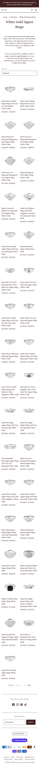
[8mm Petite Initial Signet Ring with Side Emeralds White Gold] (29, 482)
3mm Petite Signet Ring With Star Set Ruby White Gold (27, 104)
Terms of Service (30, 759)
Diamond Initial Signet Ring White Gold (27, 249)
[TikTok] (25, 704)
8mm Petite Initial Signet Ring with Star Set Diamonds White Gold (10, 250)
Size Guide (19, 757)
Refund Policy (8, 759)
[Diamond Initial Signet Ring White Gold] (29, 234)
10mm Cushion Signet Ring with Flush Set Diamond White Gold (28, 568)
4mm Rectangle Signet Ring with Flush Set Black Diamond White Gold (28, 602)
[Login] (32, 10)
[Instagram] (17, 704)
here (24, 63)
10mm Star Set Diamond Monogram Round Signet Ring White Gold (28, 462)
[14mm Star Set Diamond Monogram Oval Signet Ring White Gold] (10, 160)
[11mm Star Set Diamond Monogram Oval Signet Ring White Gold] (29, 125)
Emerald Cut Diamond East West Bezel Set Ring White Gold (28, 638)
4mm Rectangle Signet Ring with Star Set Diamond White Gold (28, 426)
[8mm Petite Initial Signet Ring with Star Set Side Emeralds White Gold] (10, 306)
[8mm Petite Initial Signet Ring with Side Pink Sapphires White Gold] (10, 482)
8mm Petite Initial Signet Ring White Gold (9, 673)
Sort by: (5, 69)
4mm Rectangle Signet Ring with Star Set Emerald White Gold (10, 426)
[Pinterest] (21, 704)
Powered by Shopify (28, 762)
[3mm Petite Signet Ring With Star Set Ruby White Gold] (29, 89)
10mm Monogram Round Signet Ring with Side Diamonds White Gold (9, 534)
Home (5, 17)
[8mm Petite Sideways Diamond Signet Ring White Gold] (10, 341)
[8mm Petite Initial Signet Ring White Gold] (10, 658)
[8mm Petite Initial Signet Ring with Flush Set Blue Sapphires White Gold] (10, 375)
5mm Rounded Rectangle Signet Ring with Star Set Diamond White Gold (10, 462)
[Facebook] (13, 704)
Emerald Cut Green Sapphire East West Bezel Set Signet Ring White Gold (28, 391)
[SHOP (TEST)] (3, 10)
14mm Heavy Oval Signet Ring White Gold (9, 568)
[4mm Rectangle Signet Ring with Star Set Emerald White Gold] (10, 410)
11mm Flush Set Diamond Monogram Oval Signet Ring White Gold (9, 140)
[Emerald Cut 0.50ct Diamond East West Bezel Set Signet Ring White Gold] (10, 270)
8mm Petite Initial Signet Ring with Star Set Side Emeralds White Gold (10, 322)
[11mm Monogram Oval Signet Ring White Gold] (29, 160)
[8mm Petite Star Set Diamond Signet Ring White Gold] (29, 306)
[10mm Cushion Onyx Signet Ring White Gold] (10, 587)
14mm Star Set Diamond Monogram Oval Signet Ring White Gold (9, 176)
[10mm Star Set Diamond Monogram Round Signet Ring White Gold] (29, 446)
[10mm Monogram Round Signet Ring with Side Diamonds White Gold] (10, 518)
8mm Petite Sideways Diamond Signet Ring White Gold (10, 356)
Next (29, 685)
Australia (18, 733)
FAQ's (12, 757)
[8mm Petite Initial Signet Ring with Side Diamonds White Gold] (29, 341)
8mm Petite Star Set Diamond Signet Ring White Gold (28, 321)
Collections (13, 17)
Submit (31, 722)
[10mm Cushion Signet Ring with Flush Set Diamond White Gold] (29, 553)
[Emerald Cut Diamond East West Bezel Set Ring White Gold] (29, 622)
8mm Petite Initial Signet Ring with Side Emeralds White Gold (28, 497)
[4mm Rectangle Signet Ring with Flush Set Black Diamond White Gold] (29, 587)
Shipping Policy (29, 757)
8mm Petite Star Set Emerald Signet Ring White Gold (28, 285)
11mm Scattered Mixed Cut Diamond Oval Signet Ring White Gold (9, 212)
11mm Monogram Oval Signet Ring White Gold (27, 175)
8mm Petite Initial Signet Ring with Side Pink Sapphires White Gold (10, 498)
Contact (6, 757)
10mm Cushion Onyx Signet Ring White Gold (10, 601)
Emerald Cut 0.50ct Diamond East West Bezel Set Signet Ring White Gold (10, 286)
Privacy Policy (18, 759)
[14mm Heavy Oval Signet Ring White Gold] (10, 553)
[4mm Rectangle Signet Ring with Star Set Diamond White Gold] (29, 410)
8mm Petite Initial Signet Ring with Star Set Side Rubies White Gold (10, 105)
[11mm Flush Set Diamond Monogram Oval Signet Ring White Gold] (10, 125)
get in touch (22, 56)
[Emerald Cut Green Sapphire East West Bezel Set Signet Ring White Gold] (29, 375)
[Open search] (6, 10)
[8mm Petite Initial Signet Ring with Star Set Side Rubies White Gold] (10, 89)
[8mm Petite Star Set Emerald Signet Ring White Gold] (29, 270)
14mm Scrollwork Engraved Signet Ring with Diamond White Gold (10, 638)
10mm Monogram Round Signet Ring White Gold (27, 532)
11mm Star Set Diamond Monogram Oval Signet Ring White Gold (28, 140)
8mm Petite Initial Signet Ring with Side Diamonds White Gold (29, 356)
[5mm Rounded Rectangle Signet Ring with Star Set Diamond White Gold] (10, 446)
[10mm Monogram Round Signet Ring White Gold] (29, 518)
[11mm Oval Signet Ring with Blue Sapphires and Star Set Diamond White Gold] (29, 196)
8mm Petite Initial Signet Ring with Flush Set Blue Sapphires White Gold (10, 391)
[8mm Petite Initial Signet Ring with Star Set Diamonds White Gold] (10, 234)
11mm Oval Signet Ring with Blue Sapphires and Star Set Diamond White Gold (28, 213)
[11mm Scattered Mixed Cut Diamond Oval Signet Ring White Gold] (10, 196)
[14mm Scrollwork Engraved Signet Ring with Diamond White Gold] (10, 622)
